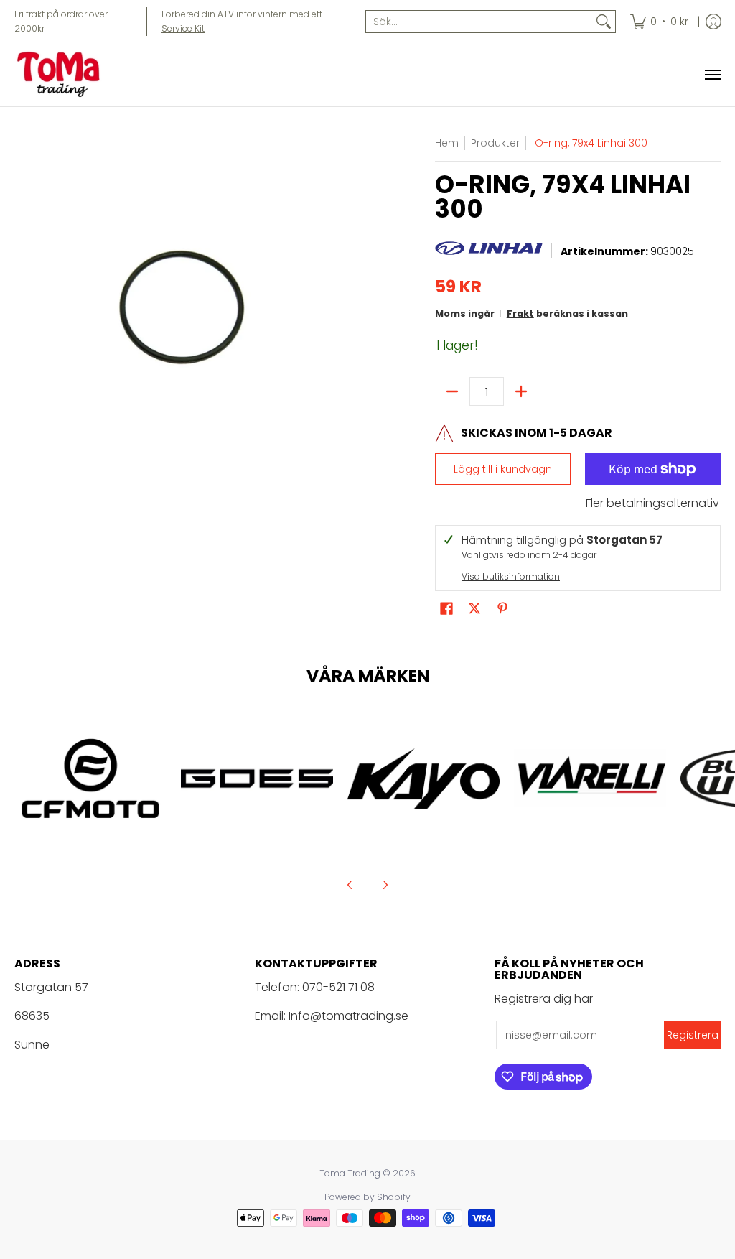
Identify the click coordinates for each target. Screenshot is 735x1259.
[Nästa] (385, 885)
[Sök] (603, 21)
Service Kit (183, 28)
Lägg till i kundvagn (503, 469)
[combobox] (479, 21)
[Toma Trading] (61, 74)
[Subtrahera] (452, 391)
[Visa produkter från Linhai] (489, 252)
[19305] (257, 778)
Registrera (692, 1035)
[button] (446, 608)
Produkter (495, 143)
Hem (447, 143)
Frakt (520, 313)
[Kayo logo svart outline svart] (423, 778)
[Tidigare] (350, 885)
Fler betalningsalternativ (652, 503)
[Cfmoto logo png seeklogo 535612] (90, 778)
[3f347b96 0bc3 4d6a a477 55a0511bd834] (590, 778)
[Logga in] (713, 21)
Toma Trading (349, 1173)
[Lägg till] (521, 391)
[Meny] (712, 74)
